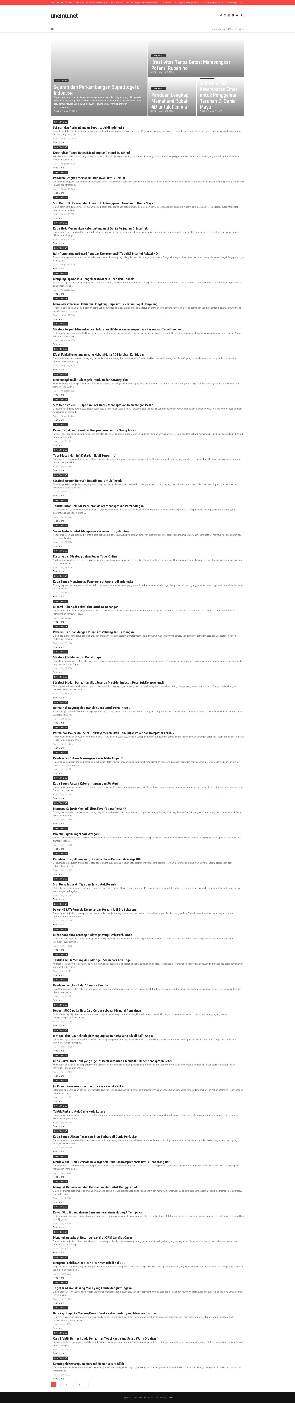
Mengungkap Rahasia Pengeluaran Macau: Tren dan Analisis (93, 279)
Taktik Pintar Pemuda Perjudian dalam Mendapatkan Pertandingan (98, 506)
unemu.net (64, 15)
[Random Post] (235, 29)
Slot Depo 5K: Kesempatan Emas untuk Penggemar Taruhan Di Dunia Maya (219, 95)
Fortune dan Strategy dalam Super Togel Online (85, 556)
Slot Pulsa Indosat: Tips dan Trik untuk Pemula (84, 884)
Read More (58, 142)
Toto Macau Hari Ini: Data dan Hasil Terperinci (84, 455)
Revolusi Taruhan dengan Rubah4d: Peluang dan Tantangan (93, 632)
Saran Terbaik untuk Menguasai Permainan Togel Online (91, 531)
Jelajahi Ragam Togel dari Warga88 (77, 834)
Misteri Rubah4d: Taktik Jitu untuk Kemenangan (85, 607)
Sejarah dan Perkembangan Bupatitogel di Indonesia (97, 90)
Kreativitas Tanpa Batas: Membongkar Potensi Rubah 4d (190, 65)
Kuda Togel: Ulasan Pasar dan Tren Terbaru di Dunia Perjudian (95, 1136)
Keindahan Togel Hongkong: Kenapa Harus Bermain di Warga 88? (97, 859)
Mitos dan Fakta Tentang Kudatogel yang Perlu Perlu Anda (92, 935)
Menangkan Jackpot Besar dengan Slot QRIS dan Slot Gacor (92, 1237)
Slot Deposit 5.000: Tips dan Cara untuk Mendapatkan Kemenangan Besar (103, 405)
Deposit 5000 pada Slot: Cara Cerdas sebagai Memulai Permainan (97, 1010)
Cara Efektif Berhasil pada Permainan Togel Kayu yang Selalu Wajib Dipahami (105, 1338)
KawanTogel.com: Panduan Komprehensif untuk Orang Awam (94, 430)
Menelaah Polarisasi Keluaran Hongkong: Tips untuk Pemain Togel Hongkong (105, 304)
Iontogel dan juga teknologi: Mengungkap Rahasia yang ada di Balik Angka (103, 1035)
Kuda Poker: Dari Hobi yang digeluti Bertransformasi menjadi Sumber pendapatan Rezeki (113, 1061)
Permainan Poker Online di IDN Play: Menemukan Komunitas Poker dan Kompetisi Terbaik (113, 733)
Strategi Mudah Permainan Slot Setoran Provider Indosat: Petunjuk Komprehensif (108, 682)
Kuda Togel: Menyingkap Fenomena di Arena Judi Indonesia (93, 581)
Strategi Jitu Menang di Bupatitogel (77, 657)
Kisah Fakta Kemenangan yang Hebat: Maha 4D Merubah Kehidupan (99, 354)
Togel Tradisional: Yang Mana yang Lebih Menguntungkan (92, 1288)
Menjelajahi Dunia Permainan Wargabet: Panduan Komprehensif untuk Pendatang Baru (112, 1162)
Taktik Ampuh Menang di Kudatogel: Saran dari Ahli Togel (92, 960)
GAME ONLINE (61, 81)
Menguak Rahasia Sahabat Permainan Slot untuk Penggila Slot (95, 1187)
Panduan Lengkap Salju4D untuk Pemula (80, 985)
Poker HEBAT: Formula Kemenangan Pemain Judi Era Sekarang (95, 909)
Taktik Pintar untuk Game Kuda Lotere (79, 1111)
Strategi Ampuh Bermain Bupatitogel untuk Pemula (87, 480)
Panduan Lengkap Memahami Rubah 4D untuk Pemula (170, 101)
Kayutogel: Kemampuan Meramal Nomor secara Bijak (88, 1363)
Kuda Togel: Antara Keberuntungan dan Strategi (86, 783)
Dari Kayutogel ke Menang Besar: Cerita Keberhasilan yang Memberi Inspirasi (105, 1313)
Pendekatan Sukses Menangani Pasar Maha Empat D (88, 758)
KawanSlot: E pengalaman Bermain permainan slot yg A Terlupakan (98, 1212)
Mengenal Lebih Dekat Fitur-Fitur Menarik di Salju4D (89, 1263)
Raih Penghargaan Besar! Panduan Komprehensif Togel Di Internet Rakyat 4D (105, 253)
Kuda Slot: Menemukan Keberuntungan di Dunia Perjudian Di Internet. (100, 228)
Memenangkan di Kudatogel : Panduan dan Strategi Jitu (90, 380)
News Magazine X (165, 1397)
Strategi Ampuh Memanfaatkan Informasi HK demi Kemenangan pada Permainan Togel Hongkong (118, 329)
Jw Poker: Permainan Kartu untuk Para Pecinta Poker (89, 1086)
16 (79, 1384)
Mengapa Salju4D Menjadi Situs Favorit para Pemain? (89, 808)
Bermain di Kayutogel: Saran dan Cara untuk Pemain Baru (91, 707)
